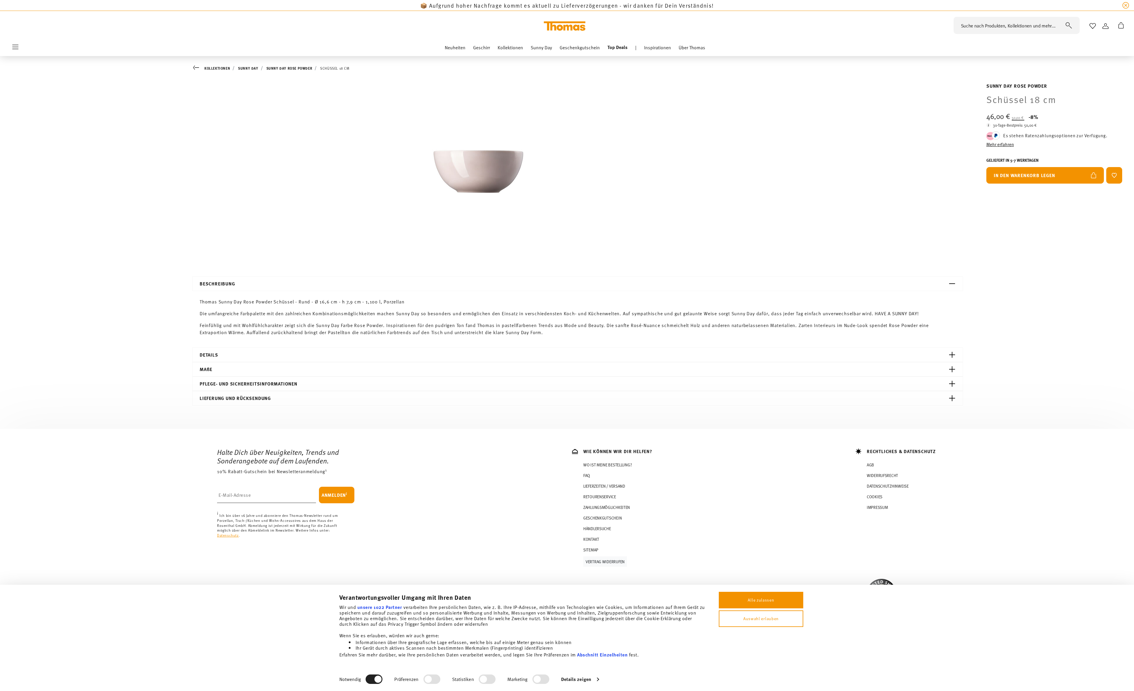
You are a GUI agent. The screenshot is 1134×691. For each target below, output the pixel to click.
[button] (455, 48)
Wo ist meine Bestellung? (607, 465)
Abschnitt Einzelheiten (602, 654)
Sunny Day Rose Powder (289, 68)
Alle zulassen (761, 600)
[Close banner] (1125, 5)
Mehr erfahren (1000, 144)
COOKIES (874, 496)
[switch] (431, 679)
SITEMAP (590, 550)
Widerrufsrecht (882, 475)
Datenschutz (228, 535)
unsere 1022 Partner (379, 607)
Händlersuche (597, 528)
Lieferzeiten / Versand (604, 486)
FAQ (586, 475)
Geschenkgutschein (602, 518)
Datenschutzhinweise (888, 486)
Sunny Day (248, 68)
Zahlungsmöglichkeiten (606, 507)
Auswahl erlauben (761, 618)
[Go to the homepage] (565, 26)
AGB (870, 465)
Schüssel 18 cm (334, 68)
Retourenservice (599, 496)
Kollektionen (217, 68)
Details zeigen (576, 679)
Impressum (877, 507)
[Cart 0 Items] (1120, 26)
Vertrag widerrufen (605, 561)
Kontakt (591, 539)
